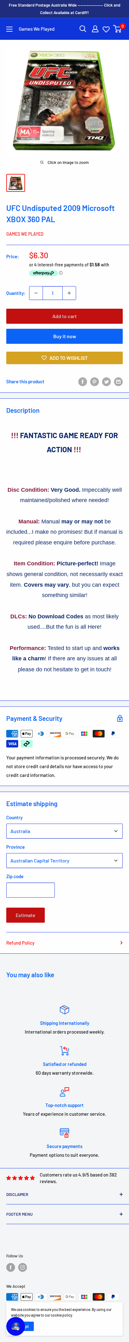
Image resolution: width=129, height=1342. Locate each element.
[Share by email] (118, 381)
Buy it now (64, 336)
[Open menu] (9, 29)
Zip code (14, 876)
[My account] (95, 28)
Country (14, 817)
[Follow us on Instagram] (22, 1267)
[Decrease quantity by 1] (36, 293)
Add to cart (64, 316)
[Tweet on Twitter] (106, 381)
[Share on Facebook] (82, 381)
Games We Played (25, 234)
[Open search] (83, 28)
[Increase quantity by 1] (69, 293)
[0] (117, 29)
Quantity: (15, 293)
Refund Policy (20, 943)
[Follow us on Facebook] (10, 1267)
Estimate (25, 915)
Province (15, 847)
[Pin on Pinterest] (94, 381)
